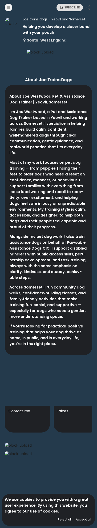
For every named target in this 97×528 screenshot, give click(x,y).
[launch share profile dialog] (88, 7)
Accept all (83, 519)
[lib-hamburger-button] (8, 7)
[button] (48, 445)
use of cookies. (44, 511)
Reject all (65, 519)
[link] (48, 52)
